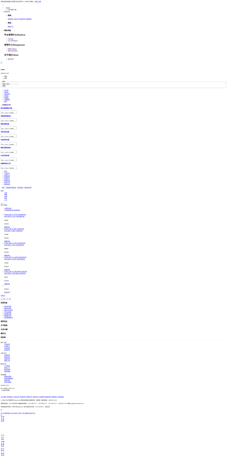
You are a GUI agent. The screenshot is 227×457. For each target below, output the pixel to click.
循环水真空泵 (8, 310)
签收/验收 (7, 371)
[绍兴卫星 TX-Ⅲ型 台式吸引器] (14, 229)
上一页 (3, 299)
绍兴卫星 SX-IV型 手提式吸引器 (14, 216)
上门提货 (7, 366)
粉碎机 (6, 96)
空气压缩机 (7, 312)
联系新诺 (7, 180)
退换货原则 (7, 376)
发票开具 (23, 19)
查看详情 (7, 227)
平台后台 (10, 38)
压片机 (6, 90)
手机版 (8, 8)
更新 (5, 198)
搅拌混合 (4, 321)
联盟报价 (29, 19)
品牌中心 (7, 175)
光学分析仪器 (5, 132)
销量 (5, 194)
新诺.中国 (38, 1)
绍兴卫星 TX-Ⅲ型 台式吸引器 (13, 231)
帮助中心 (10, 26)
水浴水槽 (4, 329)
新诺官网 (7, 184)
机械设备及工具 (6, 163)
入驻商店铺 (16, 210)
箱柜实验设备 (5, 124)
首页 (5, 171)
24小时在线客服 (6, 393)
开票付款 (7, 359)
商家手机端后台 (13, 50)
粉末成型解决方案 (6, 108)
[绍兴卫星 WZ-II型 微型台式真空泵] (15, 271)
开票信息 (23, 397)
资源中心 (7, 178)
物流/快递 (7, 369)
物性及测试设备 (6, 147)
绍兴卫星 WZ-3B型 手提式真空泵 (14, 259)
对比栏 (3, 295)
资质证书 (35, 397)
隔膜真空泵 (7, 316)
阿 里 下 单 (1, 426)
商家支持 (7, 11)
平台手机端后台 (13, 40)
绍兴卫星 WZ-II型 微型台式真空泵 (15, 273)
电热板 (3, 337)
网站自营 (10, 210)
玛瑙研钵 (7, 99)
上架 (5, 192)
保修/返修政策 (8, 378)
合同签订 (7, 346)
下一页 (8, 299)
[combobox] (10, 84)
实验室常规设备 (6, 116)
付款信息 (7, 348)
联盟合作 (29, 397)
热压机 (6, 92)
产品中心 (7, 173)
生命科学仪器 (5, 139)
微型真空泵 (28, 187)
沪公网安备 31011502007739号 (12, 413)
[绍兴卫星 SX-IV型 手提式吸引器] (15, 214)
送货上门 (7, 367)
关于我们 (3, 397)
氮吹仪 (3, 333)
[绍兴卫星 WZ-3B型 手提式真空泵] (15, 257)
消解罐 (6, 98)
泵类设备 (20, 187)
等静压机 (7, 94)
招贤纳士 (54, 397)
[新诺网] (1, 62)
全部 (5, 210)
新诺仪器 (10, 59)
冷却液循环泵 (8, 317)
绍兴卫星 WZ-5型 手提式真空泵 (14, 245)
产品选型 (7, 344)
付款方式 (17, 19)
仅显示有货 (7, 208)
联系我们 (10, 19)
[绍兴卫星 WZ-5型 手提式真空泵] (14, 243)
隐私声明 (48, 397)
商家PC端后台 (12, 49)
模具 (5, 101)
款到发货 (7, 355)
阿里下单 (7, 182)
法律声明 (42, 397)
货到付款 (7, 357)
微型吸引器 (7, 314)
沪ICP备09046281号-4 (28, 413)
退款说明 (7, 380)
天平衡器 (4, 325)
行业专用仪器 (5, 155)
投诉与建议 (7, 382)
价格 (5, 196)
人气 (5, 200)
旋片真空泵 (7, 306)
